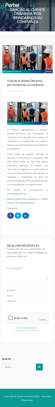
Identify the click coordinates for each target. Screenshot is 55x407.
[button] (42, 6)
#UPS (45, 199)
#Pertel (15, 129)
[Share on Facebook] (10, 216)
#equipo (11, 202)
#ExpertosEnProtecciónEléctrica (23, 199)
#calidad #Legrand (25, 202)
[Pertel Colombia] (9, 4)
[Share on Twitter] (18, 216)
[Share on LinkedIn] (25, 216)
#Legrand (12, 165)
